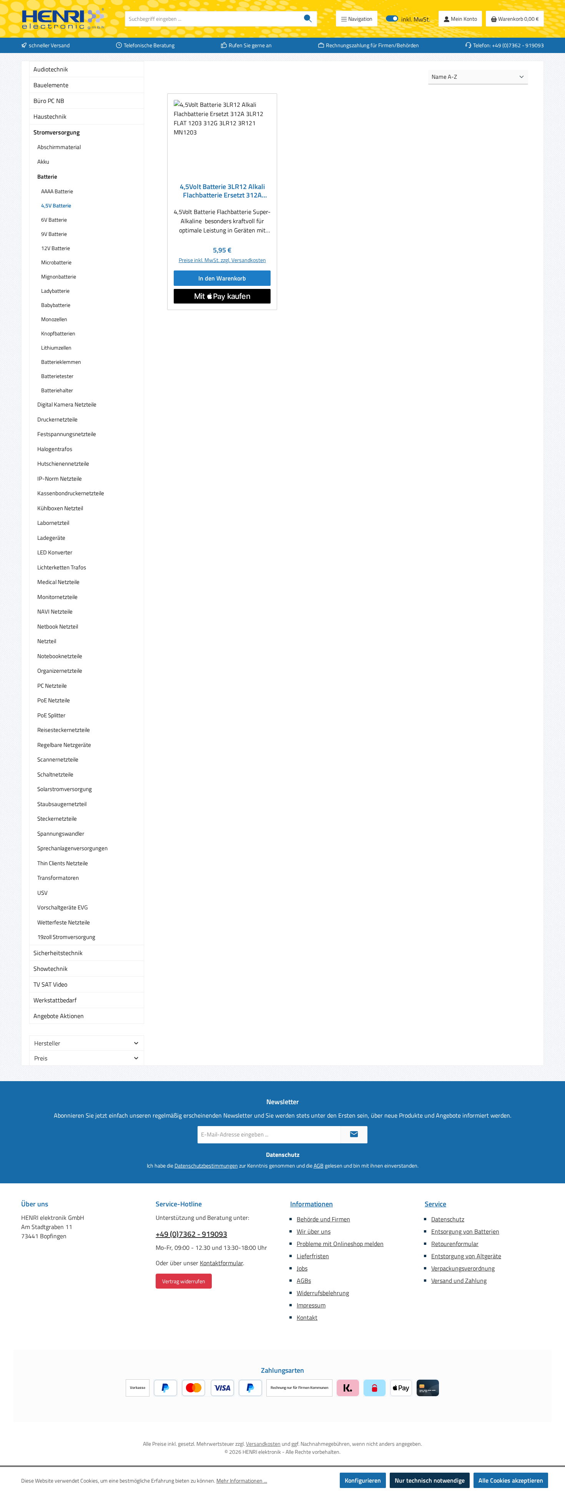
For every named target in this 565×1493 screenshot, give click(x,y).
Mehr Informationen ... (241, 1480)
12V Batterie (55, 248)
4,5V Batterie (56, 205)
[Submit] (354, 1134)
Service (435, 1204)
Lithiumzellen (56, 347)
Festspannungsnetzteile (66, 434)
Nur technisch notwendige (430, 1480)
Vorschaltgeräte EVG (62, 907)
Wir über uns (314, 1231)
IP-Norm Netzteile (59, 478)
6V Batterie (54, 220)
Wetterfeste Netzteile (63, 922)
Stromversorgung (56, 132)
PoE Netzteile (53, 700)
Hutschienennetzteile (63, 463)
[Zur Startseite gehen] (63, 19)
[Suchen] (308, 19)
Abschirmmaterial (59, 147)
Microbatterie (56, 262)
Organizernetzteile (59, 670)
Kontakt (307, 1317)
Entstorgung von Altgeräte (466, 1256)
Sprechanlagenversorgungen (72, 848)
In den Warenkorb (222, 278)
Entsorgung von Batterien (465, 1231)
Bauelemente (50, 85)
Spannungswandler (60, 833)
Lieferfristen (313, 1256)
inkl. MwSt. (408, 19)
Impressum (311, 1305)
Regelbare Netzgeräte (64, 744)
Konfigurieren (363, 1480)
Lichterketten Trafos (61, 567)
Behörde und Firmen (323, 1219)
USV (42, 892)
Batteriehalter (57, 390)
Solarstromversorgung (64, 789)
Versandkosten (263, 1444)
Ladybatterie (55, 291)
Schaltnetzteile (55, 774)
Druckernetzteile (57, 419)
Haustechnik (49, 116)
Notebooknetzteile (59, 656)
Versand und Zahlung (459, 1280)
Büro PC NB (48, 100)
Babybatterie (55, 305)
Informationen (311, 1204)
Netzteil (46, 641)
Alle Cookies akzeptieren (511, 1480)
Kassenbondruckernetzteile (70, 493)
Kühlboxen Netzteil (60, 508)
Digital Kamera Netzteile (66, 404)
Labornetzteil (53, 522)
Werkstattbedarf (54, 1000)
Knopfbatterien (58, 333)
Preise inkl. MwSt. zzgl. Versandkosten (222, 260)
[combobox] (212, 19)
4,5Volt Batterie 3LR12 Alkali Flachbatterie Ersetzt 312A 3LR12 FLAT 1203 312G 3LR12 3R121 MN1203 (222, 190)
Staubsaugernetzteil (61, 804)
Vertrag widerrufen (183, 1281)
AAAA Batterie (57, 191)
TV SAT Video (50, 984)
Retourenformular (455, 1243)
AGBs (304, 1280)
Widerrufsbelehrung (323, 1292)
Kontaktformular (221, 1262)
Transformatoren (58, 877)
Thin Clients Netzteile (62, 863)
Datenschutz (447, 1219)
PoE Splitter (51, 715)
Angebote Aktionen (58, 1015)
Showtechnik (50, 968)
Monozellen (54, 319)
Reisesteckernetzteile (63, 729)
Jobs (302, 1268)
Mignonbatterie (58, 276)
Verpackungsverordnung (463, 1268)
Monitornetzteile (57, 596)
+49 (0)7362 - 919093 (191, 1234)
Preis (40, 1058)
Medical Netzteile (58, 581)
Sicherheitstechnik (58, 952)
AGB (319, 1165)
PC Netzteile (52, 685)
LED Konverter (54, 552)
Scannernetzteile (57, 759)
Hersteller (47, 1043)
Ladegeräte (51, 537)
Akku (43, 161)
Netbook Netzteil (57, 626)
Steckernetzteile (57, 818)
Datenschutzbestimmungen (206, 1165)
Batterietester (57, 376)
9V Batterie (54, 234)
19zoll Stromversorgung (66, 936)
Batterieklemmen (61, 362)
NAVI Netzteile (55, 611)
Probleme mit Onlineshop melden (340, 1243)
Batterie (47, 176)
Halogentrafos (54, 449)
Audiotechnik (50, 69)
